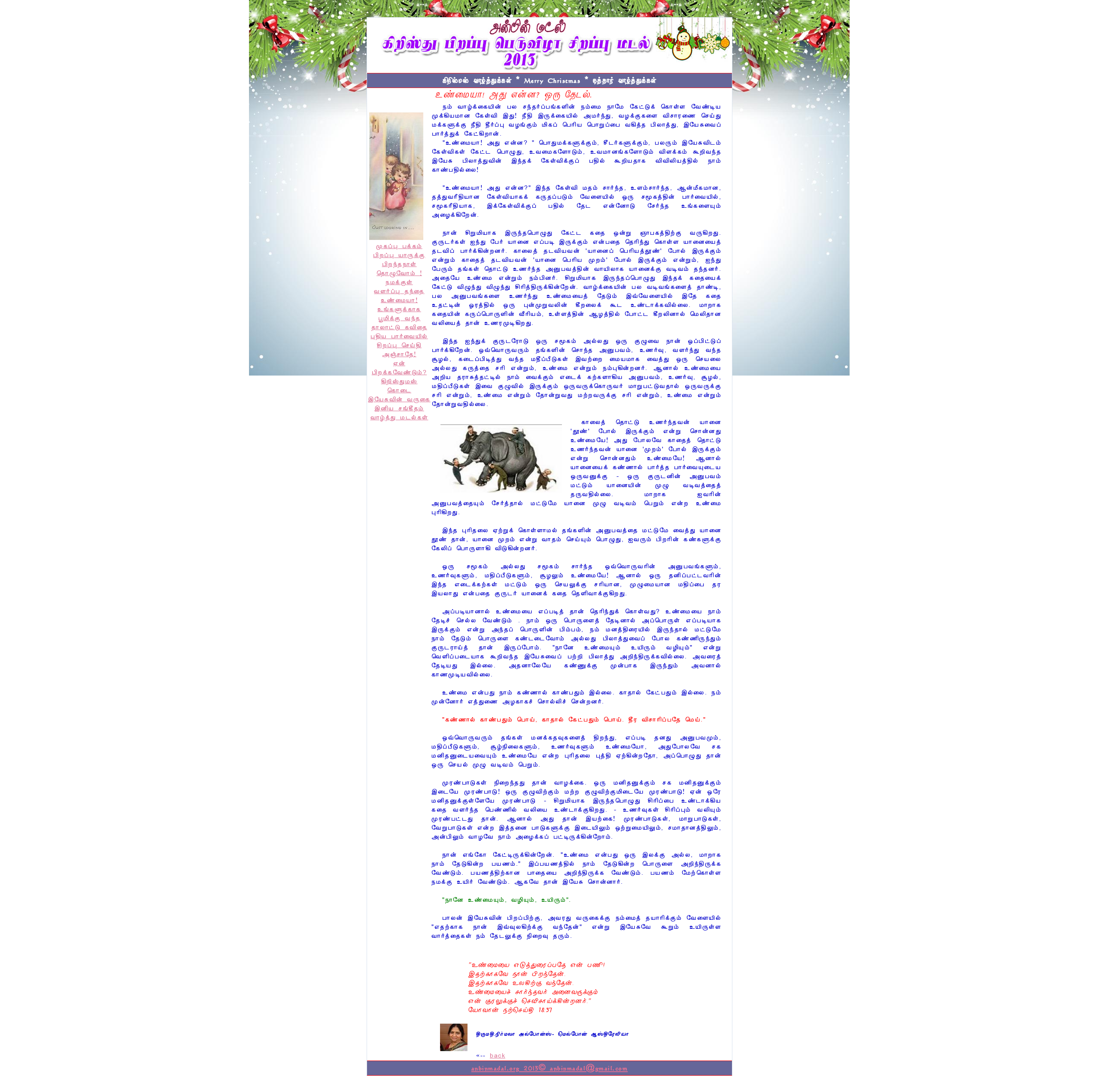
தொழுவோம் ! (399, 273)
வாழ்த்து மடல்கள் (399, 417)
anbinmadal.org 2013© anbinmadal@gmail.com (549, 1068)
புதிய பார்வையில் (399, 336)
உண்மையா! (399, 300)
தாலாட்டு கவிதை (399, 327)
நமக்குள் (399, 282)
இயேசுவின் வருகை (399, 399)
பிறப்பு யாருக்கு (399, 255)
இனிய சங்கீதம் (399, 408)
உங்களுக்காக (399, 309)
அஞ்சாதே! (399, 354)
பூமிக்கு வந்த (399, 318)
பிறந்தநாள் (399, 264)
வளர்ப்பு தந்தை (399, 291)
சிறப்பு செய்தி (399, 345)
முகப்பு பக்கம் (399, 246)
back (497, 1056)
